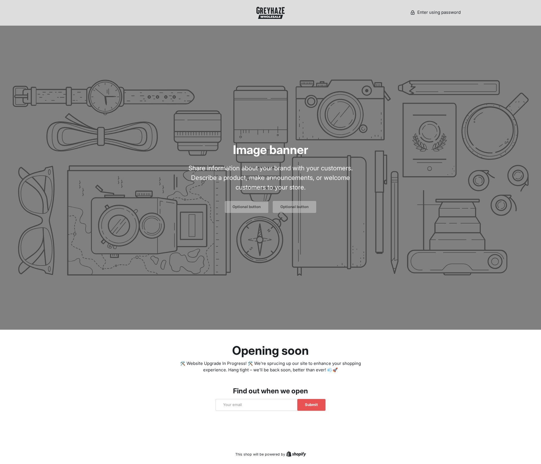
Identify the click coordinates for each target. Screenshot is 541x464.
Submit (311, 404)
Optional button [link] (246, 206)
